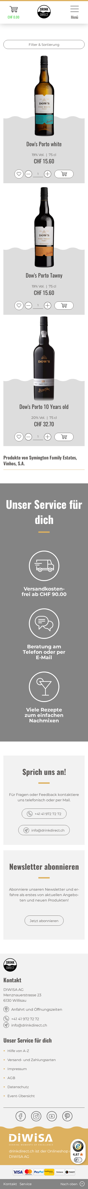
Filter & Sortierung (44, 44)
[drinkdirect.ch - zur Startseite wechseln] (44, 12)
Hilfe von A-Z (18, 1051)
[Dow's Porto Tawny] (44, 227)
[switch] (78, 1159)
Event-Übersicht (21, 1096)
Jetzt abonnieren (44, 921)
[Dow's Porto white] (44, 95)
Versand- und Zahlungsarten (31, 1060)
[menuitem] (13, 12)
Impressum (17, 1069)
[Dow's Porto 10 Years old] (44, 358)
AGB (11, 1078)
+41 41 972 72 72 (48, 814)
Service (26, 1184)
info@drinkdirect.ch (48, 830)
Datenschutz (18, 1087)
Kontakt (10, 1184)
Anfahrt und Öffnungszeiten (36, 1009)
